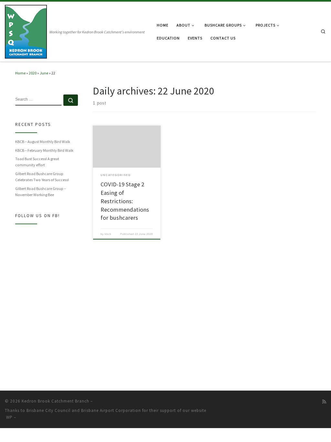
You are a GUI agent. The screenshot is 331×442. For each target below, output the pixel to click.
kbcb (108, 234)
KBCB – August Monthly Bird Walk (42, 141)
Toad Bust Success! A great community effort (37, 161)
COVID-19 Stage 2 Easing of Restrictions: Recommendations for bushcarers (125, 201)
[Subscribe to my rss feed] (324, 401)
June (44, 73)
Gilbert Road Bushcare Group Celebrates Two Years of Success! (42, 176)
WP (9, 417)
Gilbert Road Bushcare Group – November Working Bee (40, 191)
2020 (33, 73)
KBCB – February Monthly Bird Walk (44, 150)
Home (20, 73)
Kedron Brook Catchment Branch (55, 401)
